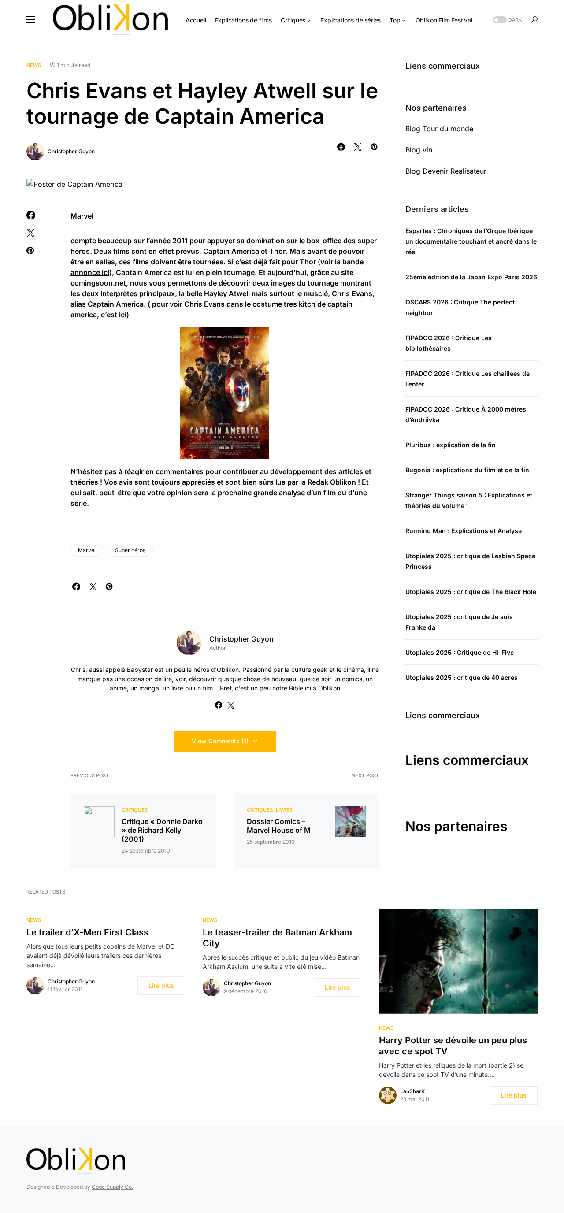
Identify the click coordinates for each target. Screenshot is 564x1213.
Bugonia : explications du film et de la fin (467, 470)
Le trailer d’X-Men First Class (87, 932)
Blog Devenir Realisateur (445, 171)
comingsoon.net (98, 282)
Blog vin (418, 149)
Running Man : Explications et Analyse (463, 530)
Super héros (130, 550)
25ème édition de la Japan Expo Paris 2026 (471, 277)
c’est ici (113, 314)
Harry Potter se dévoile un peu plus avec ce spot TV (453, 1046)
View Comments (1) (220, 741)
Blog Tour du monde (439, 128)
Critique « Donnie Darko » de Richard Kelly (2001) (162, 830)
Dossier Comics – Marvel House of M (279, 826)
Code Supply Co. (112, 1186)
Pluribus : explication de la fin (450, 445)
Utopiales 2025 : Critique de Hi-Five (459, 652)
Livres (284, 810)
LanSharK (412, 1091)
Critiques (135, 810)
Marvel (87, 550)
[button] (30, 19)
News (33, 65)
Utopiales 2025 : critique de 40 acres (461, 677)
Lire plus (161, 985)
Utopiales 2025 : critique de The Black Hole (470, 591)
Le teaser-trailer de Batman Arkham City (277, 938)
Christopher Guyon (71, 151)
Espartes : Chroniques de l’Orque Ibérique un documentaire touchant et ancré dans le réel (471, 241)
